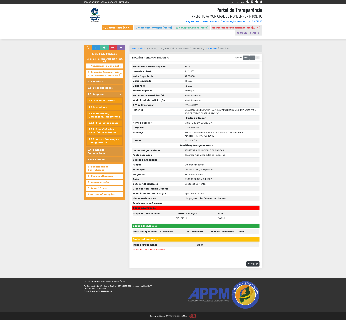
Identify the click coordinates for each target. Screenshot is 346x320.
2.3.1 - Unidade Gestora (102, 100)
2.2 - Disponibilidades (100, 87)
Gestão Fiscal (139, 48)
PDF (246, 57)
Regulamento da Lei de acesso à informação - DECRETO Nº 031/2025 (224, 21)
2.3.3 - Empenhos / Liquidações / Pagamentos (104, 115)
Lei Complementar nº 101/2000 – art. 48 (105, 60)
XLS (252, 57)
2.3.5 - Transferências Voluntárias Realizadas (102, 131)
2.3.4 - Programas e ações (103, 123)
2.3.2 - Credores (98, 107)
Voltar (254, 263)
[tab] (88, 47)
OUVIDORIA (124, 2)
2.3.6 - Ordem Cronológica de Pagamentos (104, 141)
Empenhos (211, 48)
